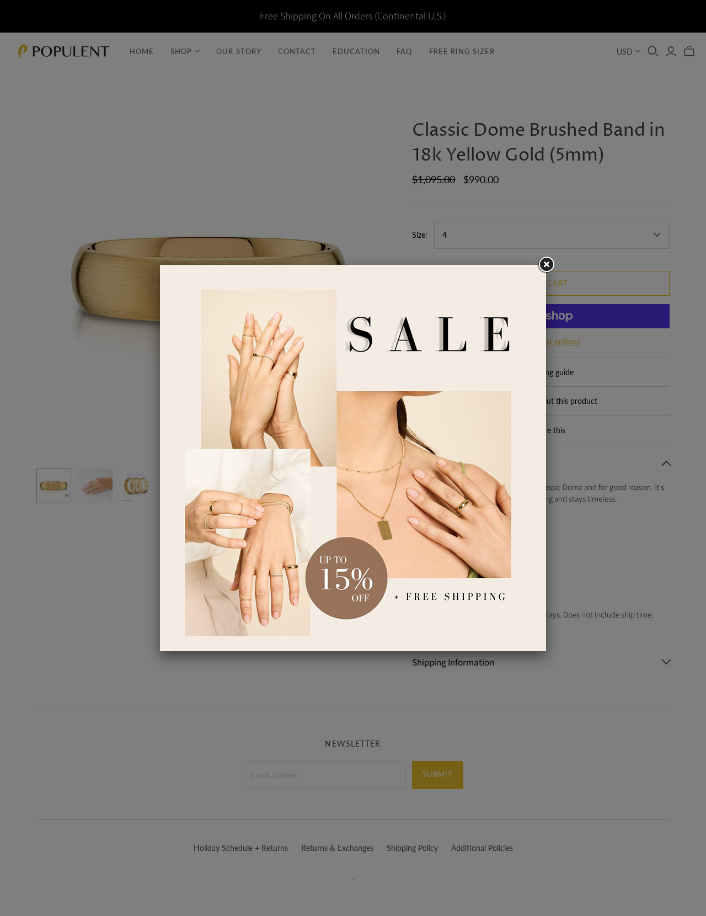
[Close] (546, 265)
